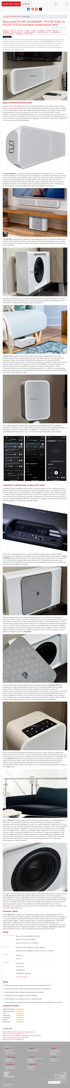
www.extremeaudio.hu (21, 976)
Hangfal (6, 16)
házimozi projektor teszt (10, 1066)
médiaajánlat (63, 1076)
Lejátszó (32, 1057)
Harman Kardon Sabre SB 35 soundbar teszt (16, 1037)
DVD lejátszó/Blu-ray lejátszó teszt (35, 1058)
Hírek (6, 1075)
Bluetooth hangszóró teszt (56, 1052)
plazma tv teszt (31, 1067)
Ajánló (7, 1072)
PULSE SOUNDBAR (46, 41)
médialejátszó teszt (32, 1059)
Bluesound (6, 30)
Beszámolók (9, 1076)
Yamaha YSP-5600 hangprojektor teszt (14, 1033)
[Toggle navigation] (55, 4)
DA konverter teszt (9, 1052)
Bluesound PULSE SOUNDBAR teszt (13, 1039)
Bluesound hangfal (55, 32)
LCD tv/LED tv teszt (32, 1066)
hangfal (49, 30)
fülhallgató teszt (8, 1059)
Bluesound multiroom (43, 32)
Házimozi (32, 1048)
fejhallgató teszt (8, 1058)
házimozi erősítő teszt (33, 1049)
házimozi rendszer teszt (33, 1051)
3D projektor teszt (9, 1067)
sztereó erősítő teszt (10, 1049)
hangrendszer (41, 30)
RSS (65, 1073)
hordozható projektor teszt (11, 1068)
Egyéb (53, 1057)
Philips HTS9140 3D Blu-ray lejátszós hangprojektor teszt (19, 1032)
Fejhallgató (10, 1057)
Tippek (6, 1074)
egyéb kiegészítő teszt (55, 1060)
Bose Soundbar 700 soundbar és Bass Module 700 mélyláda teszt (22, 1035)
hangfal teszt (28, 33)
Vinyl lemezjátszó (31, 1062)
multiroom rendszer (16, 32)
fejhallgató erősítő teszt (10, 1060)
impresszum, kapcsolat (60, 1075)
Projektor (10, 1064)
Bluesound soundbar (8, 33)
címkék (64, 1072)
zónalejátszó (6, 32)
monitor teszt (31, 1068)
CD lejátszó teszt (31, 1060)
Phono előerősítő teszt (10, 1053)
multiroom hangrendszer (29, 32)
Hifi (7, 1048)
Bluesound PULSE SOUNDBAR (13, 106)
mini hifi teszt (8, 1051)
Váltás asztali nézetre (8, 1084)
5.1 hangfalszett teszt (55, 1049)
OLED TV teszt (31, 1069)
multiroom (33, 30)
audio (11, 30)
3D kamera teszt (54, 1058)
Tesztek (6, 1047)
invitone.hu (19, 958)
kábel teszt (52, 1059)
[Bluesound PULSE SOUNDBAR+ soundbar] (35, 76)
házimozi (20, 30)
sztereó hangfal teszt (55, 1051)
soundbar (27, 30)
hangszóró (55, 30)
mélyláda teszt (53, 1053)
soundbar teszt (19, 33)
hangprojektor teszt (15, 16)
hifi (15, 30)
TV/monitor (32, 1064)
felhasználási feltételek (60, 1077)
